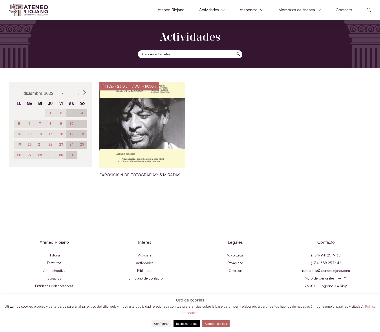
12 (19, 133)
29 (51, 154)
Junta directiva (54, 270)
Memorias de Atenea (296, 9)
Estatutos (54, 263)
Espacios (54, 278)
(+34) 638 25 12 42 (326, 263)
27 (30, 154)
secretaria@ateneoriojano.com (326, 270)
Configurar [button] (161, 323)
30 (61, 154)
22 (51, 144)
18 (82, 133)
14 (40, 133)
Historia (54, 255)
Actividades (209, 9)
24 (71, 144)
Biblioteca (144, 270)
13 (30, 133)
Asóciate (145, 255)
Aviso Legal (235, 255)
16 (61, 133)
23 (61, 144)
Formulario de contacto (145, 278)
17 (71, 133)
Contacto (344, 9)
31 (71, 154)
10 (71, 123)
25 (82, 144)
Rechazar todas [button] (186, 323)
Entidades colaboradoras (54, 286)
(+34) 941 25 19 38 (326, 255)
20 (30, 144)
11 (82, 123)
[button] (369, 10)
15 (51, 133)
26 (19, 154)
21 (40, 144)
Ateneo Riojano (171, 9)
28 (40, 154)
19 (19, 144)
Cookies (235, 270)
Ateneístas (249, 9)
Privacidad (235, 263)
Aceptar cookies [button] (216, 323)
